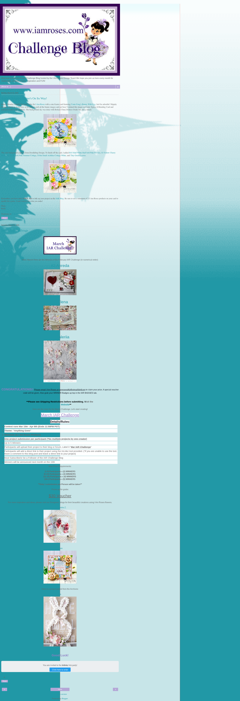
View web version (60, 694)
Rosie (60, 548)
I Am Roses (40, 104)
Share (4, 218)
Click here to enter (60, 669)
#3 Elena (60, 302)
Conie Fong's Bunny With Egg (83, 104)
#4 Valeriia (60, 337)
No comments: (26, 214)
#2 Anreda (60, 265)
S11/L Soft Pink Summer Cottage (23, 155)
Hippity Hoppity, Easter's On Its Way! (24, 98)
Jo (60, 594)
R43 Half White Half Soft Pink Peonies (84, 152)
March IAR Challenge (14, 230)
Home (60, 689)
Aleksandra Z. (60, 507)
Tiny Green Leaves (78, 155)
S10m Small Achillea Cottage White (51, 155)
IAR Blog (60, 198)
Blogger (65, 699)
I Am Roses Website (59, 404)
